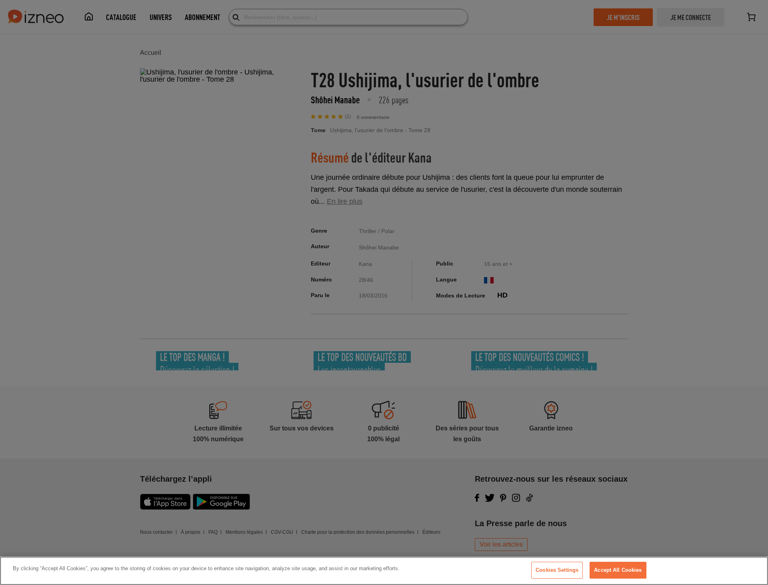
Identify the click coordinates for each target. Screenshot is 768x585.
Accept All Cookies (618, 570)
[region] (384, 571)
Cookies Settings (557, 570)
